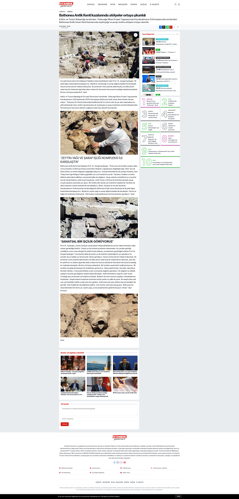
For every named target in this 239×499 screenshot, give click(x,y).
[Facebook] (114, 462)
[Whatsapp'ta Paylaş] (167, 27)
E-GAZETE (154, 4)
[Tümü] (177, 34)
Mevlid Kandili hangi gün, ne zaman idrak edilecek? (153, 116)
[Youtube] (124, 462)
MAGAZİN (122, 4)
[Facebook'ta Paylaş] (160, 27)
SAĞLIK (143, 4)
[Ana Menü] (179, 4)
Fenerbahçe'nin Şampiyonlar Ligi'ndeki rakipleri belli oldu (162, 163)
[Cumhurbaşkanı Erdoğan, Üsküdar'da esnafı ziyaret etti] (73, 384)
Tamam (178, 496)
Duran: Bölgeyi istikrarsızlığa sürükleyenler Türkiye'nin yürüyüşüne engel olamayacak (97, 394)
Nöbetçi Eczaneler (67, 468)
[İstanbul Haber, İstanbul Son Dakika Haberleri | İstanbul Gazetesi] (66, 5)
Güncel (70, 11)
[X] (117, 462)
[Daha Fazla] (170, 27)
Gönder (64, 424)
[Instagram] (121, 462)
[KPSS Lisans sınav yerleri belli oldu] (125, 384)
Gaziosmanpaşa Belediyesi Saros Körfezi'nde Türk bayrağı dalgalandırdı (166, 89)
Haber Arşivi (126, 472)
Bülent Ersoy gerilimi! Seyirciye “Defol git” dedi (153, 103)
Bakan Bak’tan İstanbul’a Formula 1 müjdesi (166, 62)
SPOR (112, 4)
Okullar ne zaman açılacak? (171, 128)
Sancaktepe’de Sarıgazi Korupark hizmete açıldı (173, 117)
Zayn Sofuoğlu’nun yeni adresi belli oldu (173, 140)
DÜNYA (134, 4)
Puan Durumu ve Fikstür (160, 468)
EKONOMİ (102, 4)
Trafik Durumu (126, 468)
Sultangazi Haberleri (162, 57)
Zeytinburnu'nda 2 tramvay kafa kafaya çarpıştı (165, 71)
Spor (157, 49)
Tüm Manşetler (65, 472)
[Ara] (176, 4)
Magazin (149, 99)
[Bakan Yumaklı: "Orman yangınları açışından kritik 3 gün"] (73, 363)
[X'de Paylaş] (163, 27)
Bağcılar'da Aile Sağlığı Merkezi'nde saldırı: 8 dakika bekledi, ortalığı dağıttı (153, 141)
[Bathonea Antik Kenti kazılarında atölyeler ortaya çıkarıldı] (99, 55)
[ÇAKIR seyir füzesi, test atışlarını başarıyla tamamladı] (99, 363)
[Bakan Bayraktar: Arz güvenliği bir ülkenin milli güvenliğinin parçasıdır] (125, 363)
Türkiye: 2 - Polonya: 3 (165, 52)
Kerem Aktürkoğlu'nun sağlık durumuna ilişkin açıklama (153, 128)
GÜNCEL (91, 4)
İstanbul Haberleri (162, 39)
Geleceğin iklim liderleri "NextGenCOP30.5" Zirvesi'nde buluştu (166, 80)
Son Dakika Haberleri (98, 472)
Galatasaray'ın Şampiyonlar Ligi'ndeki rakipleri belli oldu (161, 152)
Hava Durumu (96, 468)
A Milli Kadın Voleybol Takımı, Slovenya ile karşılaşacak (172, 103)
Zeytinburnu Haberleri (163, 67)
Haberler (62, 11)
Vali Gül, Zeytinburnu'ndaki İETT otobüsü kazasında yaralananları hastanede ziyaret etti (167, 43)
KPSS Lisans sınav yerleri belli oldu (125, 393)
